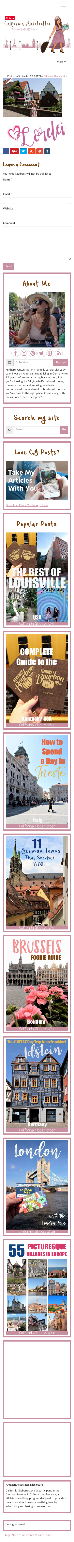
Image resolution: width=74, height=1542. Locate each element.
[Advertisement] (37, 1379)
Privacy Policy (43, 1535)
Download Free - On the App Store (27, 505)
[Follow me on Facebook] (15, 353)
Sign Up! (60, 362)
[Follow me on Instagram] (24, 353)
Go (64, 429)
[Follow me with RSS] (59, 353)
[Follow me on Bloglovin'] (50, 353)
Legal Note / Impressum (19, 1535)
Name (6, 179)
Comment (9, 223)
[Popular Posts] (37, 579)
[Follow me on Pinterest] (33, 353)
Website (8, 208)
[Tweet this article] (23, 151)
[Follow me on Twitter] (41, 353)
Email (6, 194)
